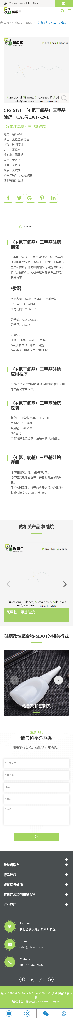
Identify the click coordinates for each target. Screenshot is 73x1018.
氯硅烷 (29, 22)
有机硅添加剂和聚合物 (19, 894)
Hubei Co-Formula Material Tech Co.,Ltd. (33, 993)
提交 (36, 837)
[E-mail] (9, 1013)
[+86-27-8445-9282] (27, 1013)
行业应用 (10, 904)
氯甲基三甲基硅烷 (20, 612)
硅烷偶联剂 (11, 865)
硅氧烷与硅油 (13, 884)
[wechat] (46, 1013)
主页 (6, 22)
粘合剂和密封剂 (36, 706)
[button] (65, 584)
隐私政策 (31, 1001)
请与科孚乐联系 (36, 738)
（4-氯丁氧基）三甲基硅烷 (51, 22)
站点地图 (17, 1001)
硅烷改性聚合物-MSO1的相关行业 (36, 636)
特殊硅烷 (17, 22)
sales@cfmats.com (31, 947)
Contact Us (29, 226)
